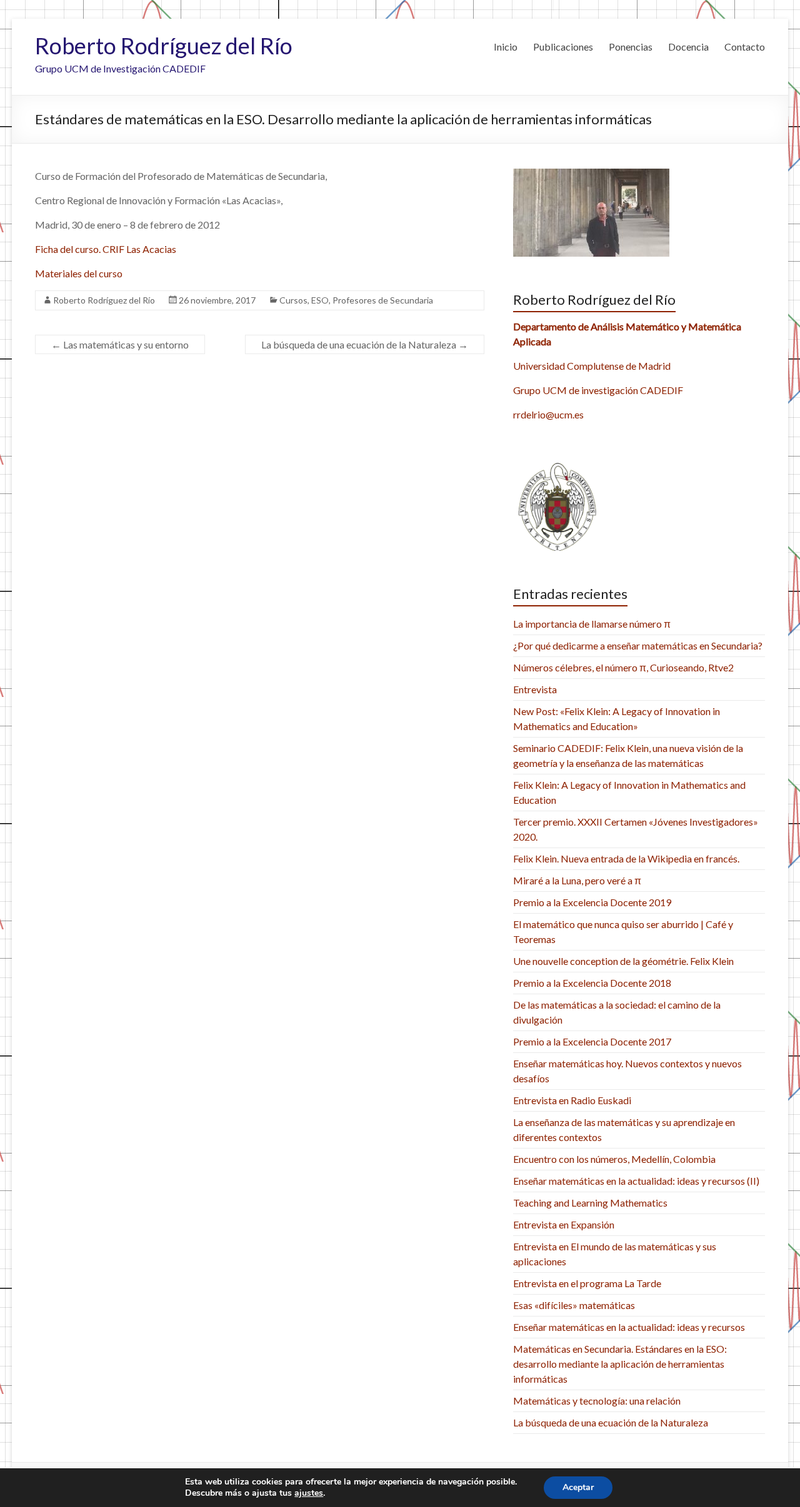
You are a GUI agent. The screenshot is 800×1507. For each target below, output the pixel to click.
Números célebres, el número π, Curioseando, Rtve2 (623, 667)
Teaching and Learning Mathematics (590, 1202)
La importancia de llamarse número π (592, 624)
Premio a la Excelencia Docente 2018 (592, 983)
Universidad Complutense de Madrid (592, 366)
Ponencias (630, 46)
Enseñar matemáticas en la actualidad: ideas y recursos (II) (636, 1181)
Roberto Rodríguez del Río (163, 45)
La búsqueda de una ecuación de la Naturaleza (364, 344)
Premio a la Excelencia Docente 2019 (592, 902)
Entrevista (535, 689)
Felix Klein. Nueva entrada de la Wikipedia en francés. (626, 858)
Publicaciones (563, 46)
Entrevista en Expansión (563, 1224)
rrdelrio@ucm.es (548, 414)
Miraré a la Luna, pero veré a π (577, 880)
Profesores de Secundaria (382, 300)
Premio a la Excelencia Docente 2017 (592, 1041)
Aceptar (578, 1487)
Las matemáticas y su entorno (120, 344)
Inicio (506, 46)
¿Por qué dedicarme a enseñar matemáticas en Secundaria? (637, 645)
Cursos (293, 300)
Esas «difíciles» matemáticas (574, 1305)
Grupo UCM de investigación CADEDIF (598, 390)
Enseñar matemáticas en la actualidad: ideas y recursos (629, 1327)
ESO (320, 300)
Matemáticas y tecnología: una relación (597, 1400)
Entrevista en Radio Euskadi (572, 1100)
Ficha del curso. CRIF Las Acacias (105, 249)
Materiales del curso (78, 273)
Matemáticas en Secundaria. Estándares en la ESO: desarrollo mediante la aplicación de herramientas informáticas (620, 1364)
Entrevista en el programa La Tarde (587, 1283)
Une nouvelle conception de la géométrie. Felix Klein (623, 961)
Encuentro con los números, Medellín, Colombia (614, 1159)
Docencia (688, 46)
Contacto (744, 46)
